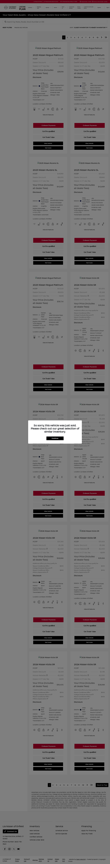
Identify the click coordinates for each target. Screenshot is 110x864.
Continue (55, 438)
